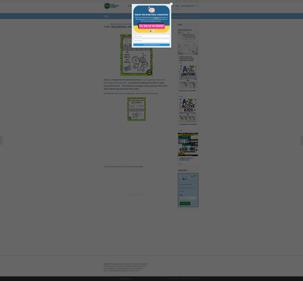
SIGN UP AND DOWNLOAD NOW (151, 44)
